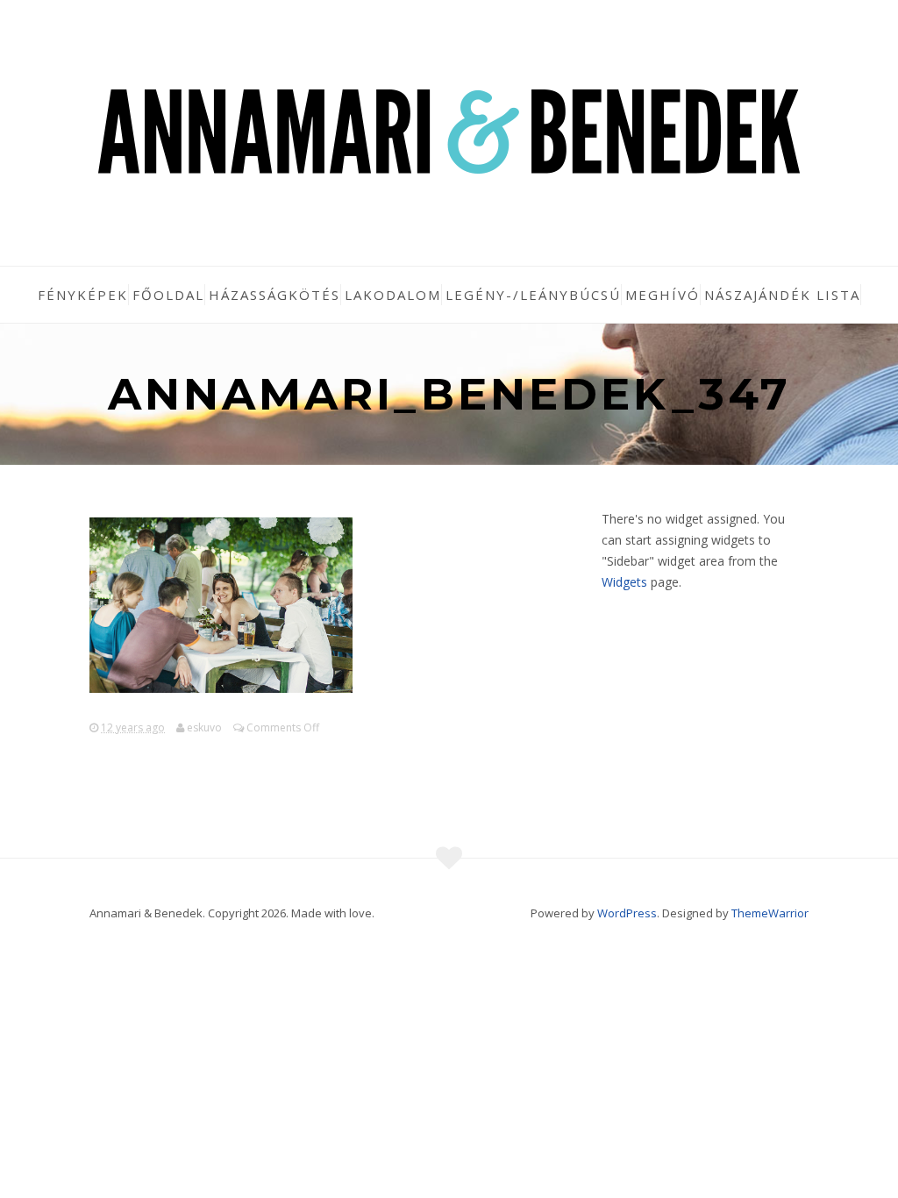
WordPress (627, 913)
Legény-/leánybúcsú (533, 294)
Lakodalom (393, 294)
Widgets (624, 582)
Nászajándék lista (782, 294)
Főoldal (168, 294)
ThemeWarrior (770, 913)
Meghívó (662, 294)
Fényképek (83, 294)
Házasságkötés (274, 294)
